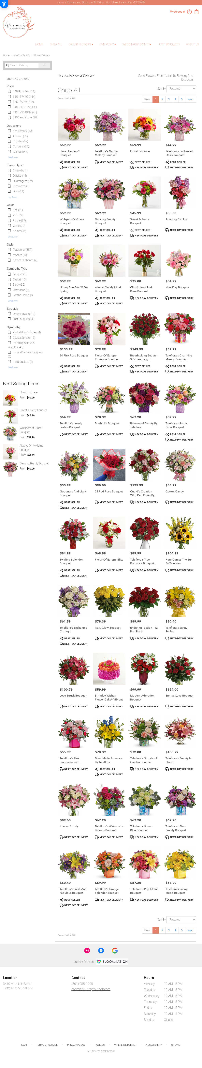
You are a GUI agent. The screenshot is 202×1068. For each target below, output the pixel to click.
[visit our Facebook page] (101, 951)
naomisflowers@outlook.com (90, 989)
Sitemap (176, 1045)
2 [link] (162, 99)
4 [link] (175, 99)
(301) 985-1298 (82, 984)
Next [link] (191, 99)
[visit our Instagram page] (87, 951)
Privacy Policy (76, 1045)
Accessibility (154, 1045)
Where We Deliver (125, 1045)
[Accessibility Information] (4, 4)
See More (13, 157)
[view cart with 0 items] (196, 11)
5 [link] (182, 99)
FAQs (24, 1045)
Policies (100, 1045)
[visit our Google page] (115, 951)
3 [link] (169, 99)
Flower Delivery (42, 55)
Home (6, 55)
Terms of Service (47, 1045)
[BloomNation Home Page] (112, 961)
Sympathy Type (17, 268)
